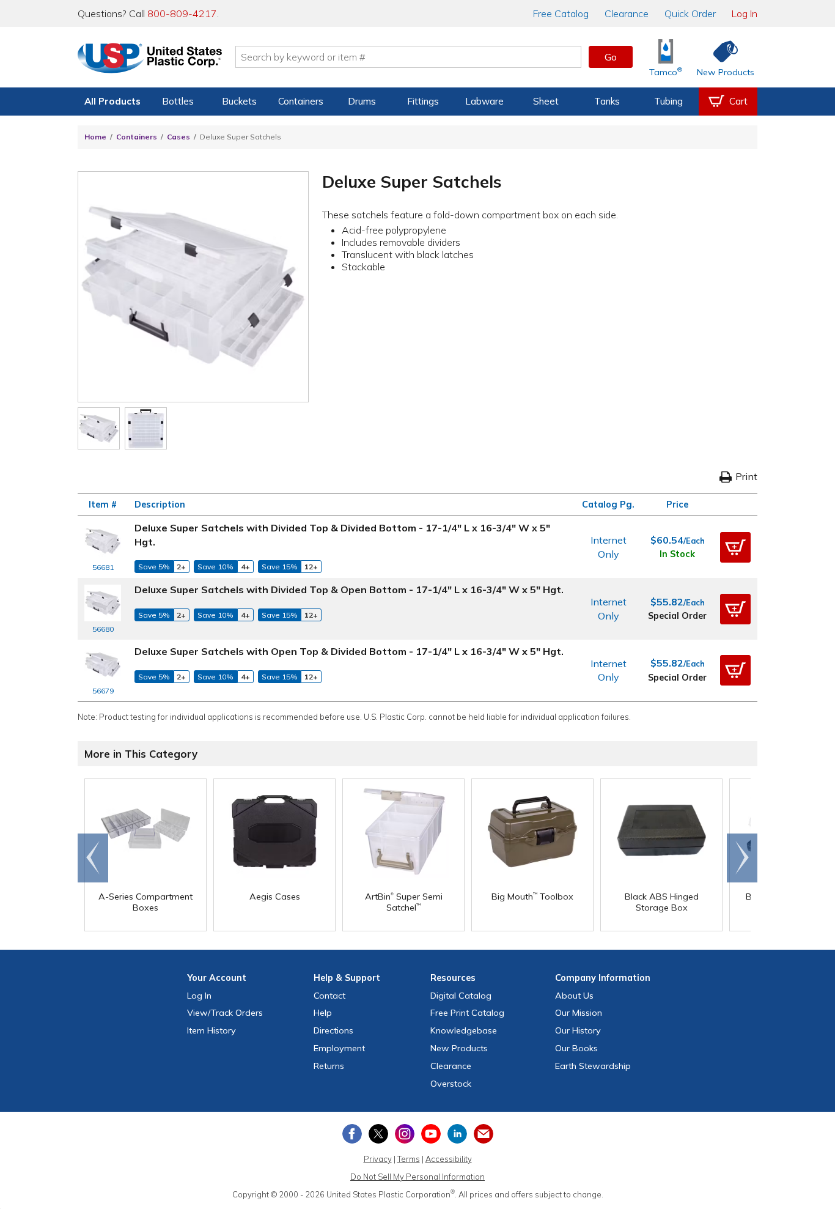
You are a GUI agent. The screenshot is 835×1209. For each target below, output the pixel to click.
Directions (333, 1030)
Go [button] (611, 57)
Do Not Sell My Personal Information (417, 1176)
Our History (578, 1030)
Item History (211, 1030)
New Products (459, 1048)
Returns (329, 1065)
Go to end (93, 858)
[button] (735, 547)
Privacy (378, 1159)
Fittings (423, 101)
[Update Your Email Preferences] (483, 1134)
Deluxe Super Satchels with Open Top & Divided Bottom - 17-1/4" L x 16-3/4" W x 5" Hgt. (349, 651)
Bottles (178, 101)
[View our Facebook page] (352, 1134)
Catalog (561, 13)
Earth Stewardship (593, 1065)
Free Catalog (467, 1012)
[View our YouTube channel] (431, 1134)
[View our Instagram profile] (404, 1134)
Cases (178, 136)
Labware (484, 101)
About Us (574, 995)
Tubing (668, 101)
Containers (300, 101)
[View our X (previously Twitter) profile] (378, 1134)
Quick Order (690, 13)
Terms (408, 1159)
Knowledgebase (463, 1030)
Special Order (677, 615)
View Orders (225, 1012)
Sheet (546, 101)
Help (323, 1012)
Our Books (576, 1048)
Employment (339, 1048)
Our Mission (578, 1012)
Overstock (450, 1083)
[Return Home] (150, 59)
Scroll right (742, 858)
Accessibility (448, 1159)
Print (746, 476)
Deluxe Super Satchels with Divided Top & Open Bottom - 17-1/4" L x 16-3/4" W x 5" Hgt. (349, 589)
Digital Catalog (460, 995)
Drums (362, 101)
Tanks (607, 101)
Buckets (239, 101)
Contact (329, 995)
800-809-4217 (182, 13)
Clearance (627, 13)
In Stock (677, 554)
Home (95, 136)
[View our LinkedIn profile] (457, 1134)
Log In (744, 13)
